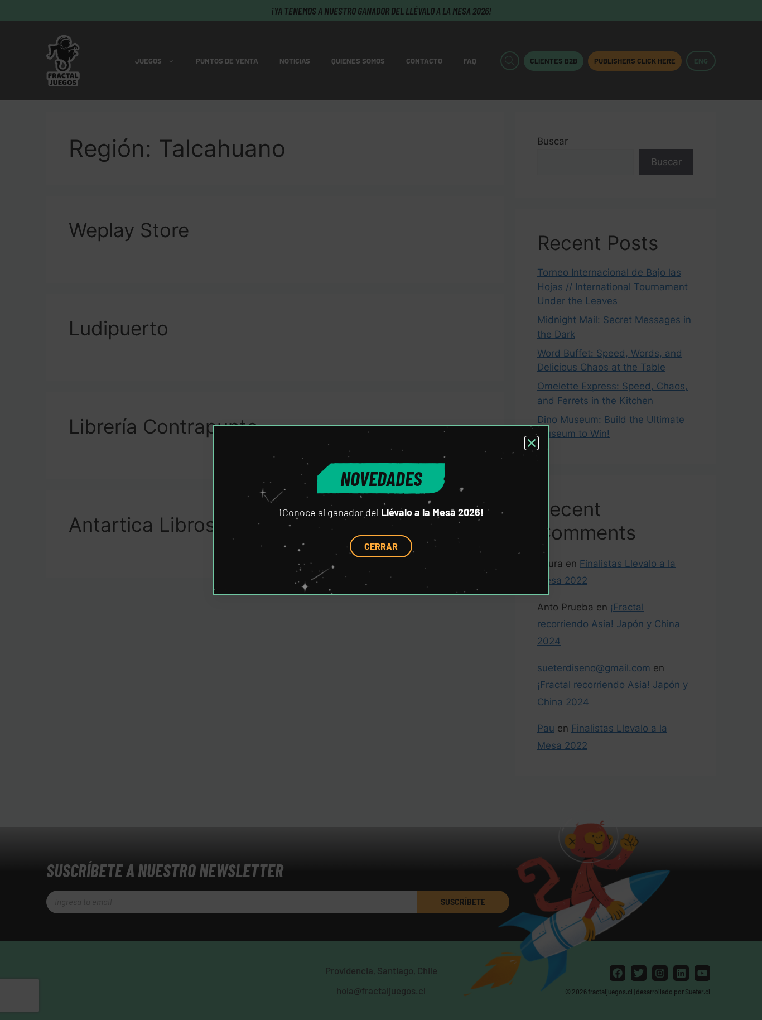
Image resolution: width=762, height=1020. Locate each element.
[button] (531, 443)
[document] (381, 510)
